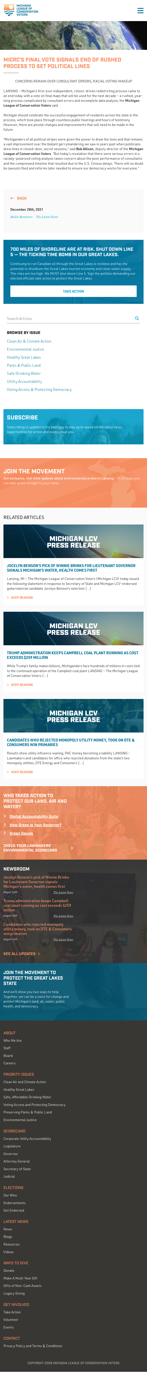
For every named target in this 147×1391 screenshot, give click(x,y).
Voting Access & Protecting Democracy (39, 389)
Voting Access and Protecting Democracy (34, 1105)
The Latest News (47, 217)
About (9, 1033)
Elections (13, 1187)
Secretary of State (17, 1169)
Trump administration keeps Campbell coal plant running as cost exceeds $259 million (72, 655)
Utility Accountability (24, 381)
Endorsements (14, 1203)
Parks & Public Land (24, 365)
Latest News (15, 1221)
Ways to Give (15, 1263)
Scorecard (14, 1131)
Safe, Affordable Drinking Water (27, 1097)
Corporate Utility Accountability (27, 1139)
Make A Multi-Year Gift (20, 1278)
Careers (9, 1063)
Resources (11, 1244)
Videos (8, 1252)
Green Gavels (21, 833)
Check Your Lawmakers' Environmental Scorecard (30, 848)
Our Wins (10, 1195)
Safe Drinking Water (24, 373)
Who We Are (12, 1040)
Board (8, 1056)
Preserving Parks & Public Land (27, 1112)
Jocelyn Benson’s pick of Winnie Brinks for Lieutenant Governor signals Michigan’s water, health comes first (71, 568)
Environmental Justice (25, 349)
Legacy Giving (14, 1293)
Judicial (9, 1176)
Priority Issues (18, 1074)
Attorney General (16, 1161)
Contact (11, 1338)
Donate (8, 1271)
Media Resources (21, 217)
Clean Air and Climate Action (24, 1082)
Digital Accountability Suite (34, 816)
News (7, 1229)
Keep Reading (21, 598)
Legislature (11, 1146)
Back (21, 198)
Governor (10, 1154)
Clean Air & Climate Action (29, 341)
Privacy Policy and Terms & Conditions (32, 1346)
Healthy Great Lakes (24, 357)
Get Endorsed (13, 1210)
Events (8, 1327)
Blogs (7, 1237)
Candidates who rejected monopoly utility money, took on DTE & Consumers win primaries (71, 742)
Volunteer (10, 1320)
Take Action (73, 291)
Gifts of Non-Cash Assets (22, 1286)
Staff (6, 1048)
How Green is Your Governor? (35, 825)
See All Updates (19, 954)
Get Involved (16, 1304)
